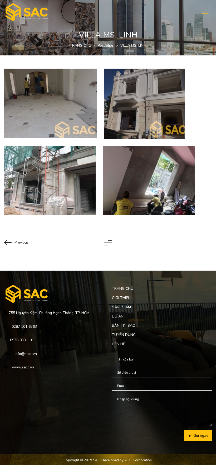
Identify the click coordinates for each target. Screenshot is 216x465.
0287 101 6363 (24, 326)
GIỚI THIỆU (121, 297)
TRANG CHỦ (80, 45)
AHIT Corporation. (138, 460)
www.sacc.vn (23, 367)
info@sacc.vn (26, 353)
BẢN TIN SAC (123, 325)
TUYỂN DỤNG (124, 334)
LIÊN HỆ (118, 344)
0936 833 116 (21, 340)
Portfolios (106, 45)
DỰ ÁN (118, 316)
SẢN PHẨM (121, 307)
